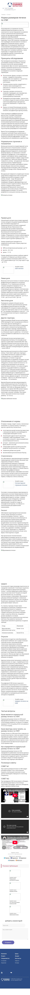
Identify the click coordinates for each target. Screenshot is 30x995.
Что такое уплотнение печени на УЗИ (15, 903)
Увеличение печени (14, 914)
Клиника (4, 953)
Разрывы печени (13, 891)
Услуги (3, 956)
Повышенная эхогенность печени (14, 879)
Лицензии (3, 963)
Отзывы (17, 963)
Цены (16, 953)
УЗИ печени (19, 268)
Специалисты (5, 958)
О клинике (3, 960)
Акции (17, 956)
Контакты (18, 958)
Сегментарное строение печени (21, 484)
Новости (17, 960)
